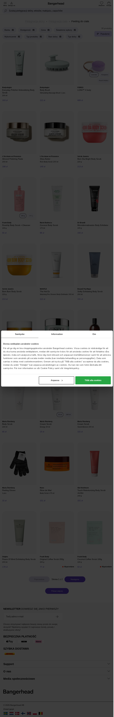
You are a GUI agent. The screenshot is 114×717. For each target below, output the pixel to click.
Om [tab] (94, 334)
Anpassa (55, 380)
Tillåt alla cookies (93, 380)
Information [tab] (57, 334)
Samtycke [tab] (20, 334)
